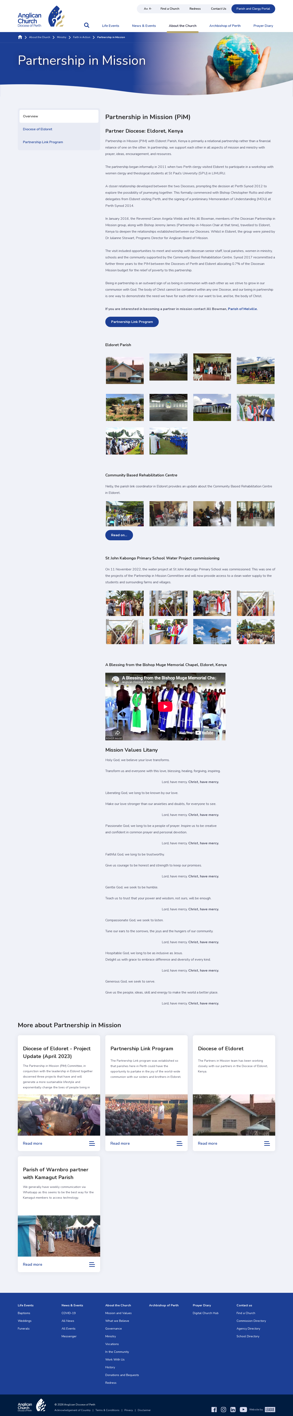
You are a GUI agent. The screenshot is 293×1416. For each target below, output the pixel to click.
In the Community (117, 1352)
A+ (146, 9)
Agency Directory (248, 1329)
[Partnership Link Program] (146, 1115)
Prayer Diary (263, 26)
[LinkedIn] (233, 1409)
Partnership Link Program (43, 142)
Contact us (244, 1305)
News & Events (144, 26)
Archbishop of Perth (225, 26)
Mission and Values (118, 1313)
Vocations (112, 1344)
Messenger (69, 1336)
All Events (69, 1329)
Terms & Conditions (107, 1410)
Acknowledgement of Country (72, 1410)
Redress (195, 9)
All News (68, 1321)
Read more (32, 1143)
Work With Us (115, 1360)
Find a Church (170, 9)
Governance (113, 1329)
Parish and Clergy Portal (253, 9)
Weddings (25, 1321)
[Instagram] (223, 1409)
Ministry (61, 37)
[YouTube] (243, 1409)
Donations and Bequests (122, 1375)
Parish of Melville (242, 309)
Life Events (110, 26)
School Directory (248, 1336)
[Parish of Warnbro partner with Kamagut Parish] (59, 1236)
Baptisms (24, 1313)
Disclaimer (144, 1410)
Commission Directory (251, 1321)
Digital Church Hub (206, 1313)
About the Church (182, 26)
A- (150, 8)
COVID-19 (69, 1313)
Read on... (119, 535)
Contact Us (218, 9)
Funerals (24, 1329)
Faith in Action (81, 37)
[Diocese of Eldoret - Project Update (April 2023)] (59, 1115)
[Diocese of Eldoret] (234, 1115)
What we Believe (117, 1321)
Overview (30, 116)
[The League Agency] (270, 1409)
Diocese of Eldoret (37, 129)
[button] (86, 27)
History (110, 1367)
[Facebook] (214, 1409)
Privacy (128, 1410)
